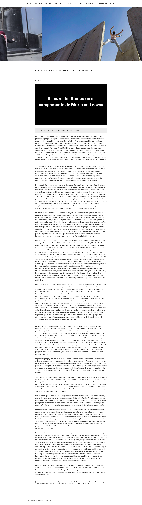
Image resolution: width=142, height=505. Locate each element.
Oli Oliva (38, 80)
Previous (6, 30)
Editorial (58, 3)
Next (136, 30)
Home (29, 3)
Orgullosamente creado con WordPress (39, 500)
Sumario (48, 3)
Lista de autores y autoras (73, 3)
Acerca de (38, 3)
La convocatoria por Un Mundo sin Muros (100, 3)
